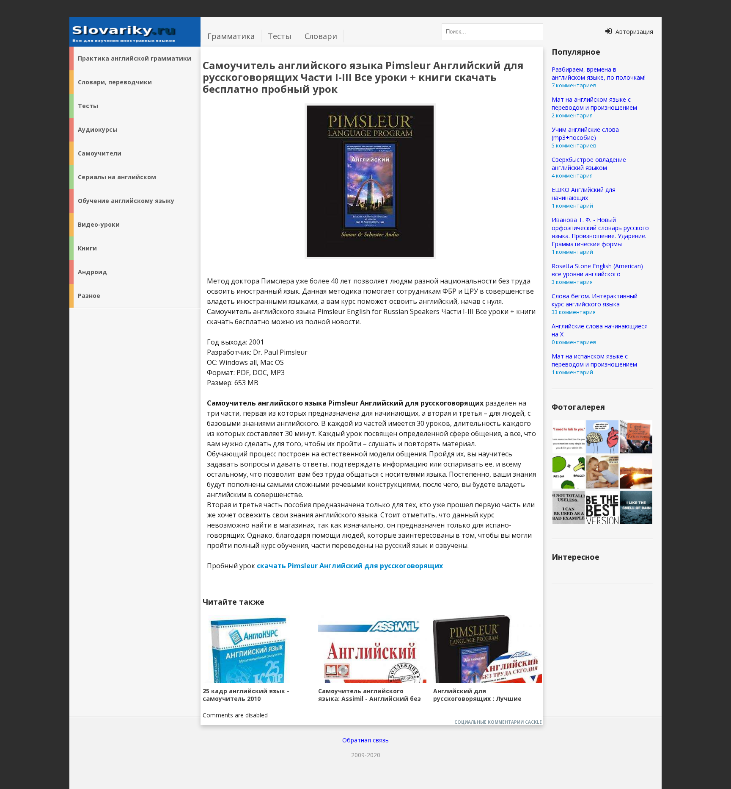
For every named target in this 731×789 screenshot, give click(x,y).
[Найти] (534, 31)
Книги (87, 248)
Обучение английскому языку (126, 201)
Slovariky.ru (135, 32)
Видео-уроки (99, 224)
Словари (321, 36)
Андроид (92, 272)
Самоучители (99, 153)
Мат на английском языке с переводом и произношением (594, 103)
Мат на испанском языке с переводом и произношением (594, 360)
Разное (89, 296)
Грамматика (231, 36)
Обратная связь (365, 740)
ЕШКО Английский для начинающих (584, 194)
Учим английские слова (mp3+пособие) (585, 133)
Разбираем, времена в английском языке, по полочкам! (599, 73)
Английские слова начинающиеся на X (600, 330)
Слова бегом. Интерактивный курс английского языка (595, 300)
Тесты (279, 36)
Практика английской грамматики (134, 58)
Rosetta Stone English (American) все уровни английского (597, 270)
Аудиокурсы (98, 129)
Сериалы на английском (117, 177)
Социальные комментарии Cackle (498, 722)
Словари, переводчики (115, 82)
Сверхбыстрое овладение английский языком (589, 164)
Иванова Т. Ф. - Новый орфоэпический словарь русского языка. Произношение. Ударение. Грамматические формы (600, 232)
